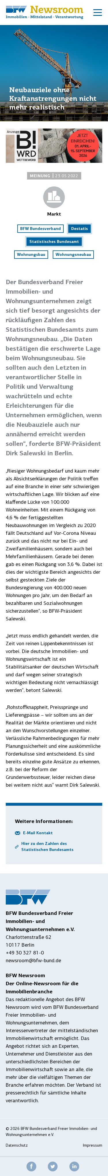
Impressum (92, 1145)
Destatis (79, 228)
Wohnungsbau (31, 254)
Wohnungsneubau (73, 254)
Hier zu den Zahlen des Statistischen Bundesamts (47, 846)
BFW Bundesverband (40, 228)
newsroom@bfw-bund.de (33, 960)
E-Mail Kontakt (38, 832)
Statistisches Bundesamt (54, 241)
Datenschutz (17, 1145)
